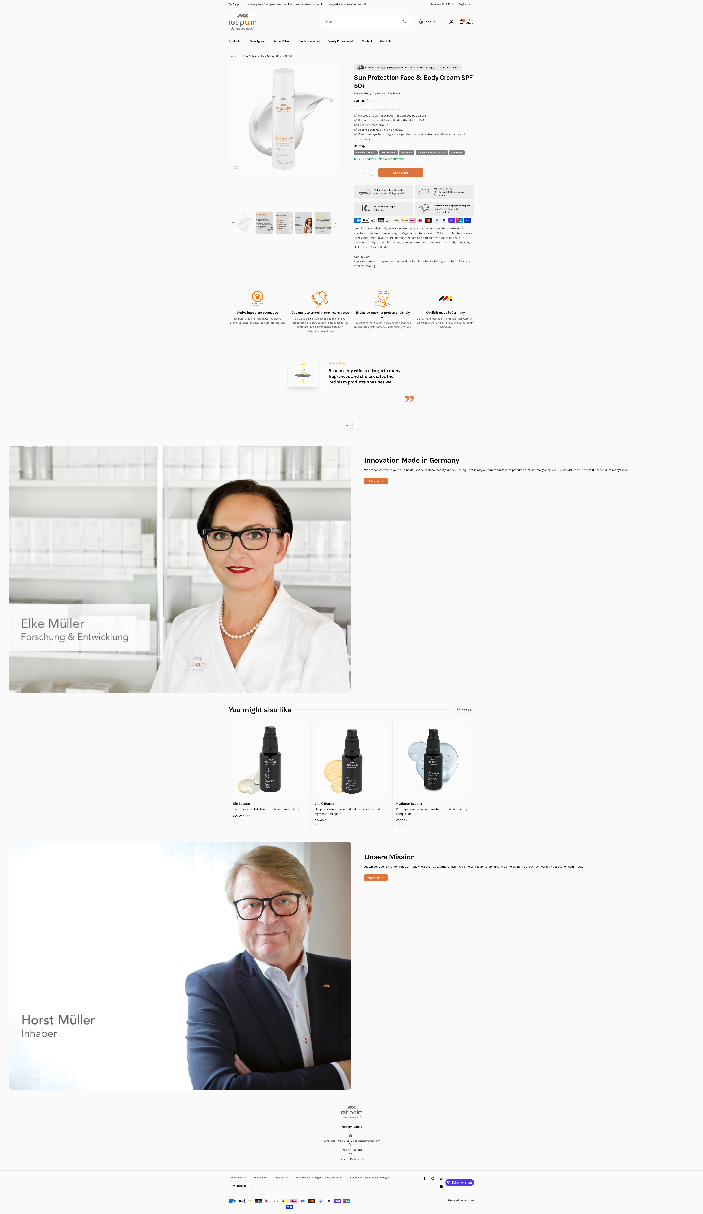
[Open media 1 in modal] (284, 119)
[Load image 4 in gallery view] (303, 223)
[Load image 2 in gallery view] (264, 223)
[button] (466, 21)
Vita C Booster (325, 804)
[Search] (405, 21)
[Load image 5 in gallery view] (323, 223)
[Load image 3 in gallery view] (284, 223)
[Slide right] (335, 222)
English (463, 4)
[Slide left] (233, 222)
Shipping (371, 109)
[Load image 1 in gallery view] (245, 223)
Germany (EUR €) (440, 4)
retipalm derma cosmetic (463, 1200)
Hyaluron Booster (409, 804)
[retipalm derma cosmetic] (351, 1117)
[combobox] (366, 21)
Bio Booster (241, 804)
